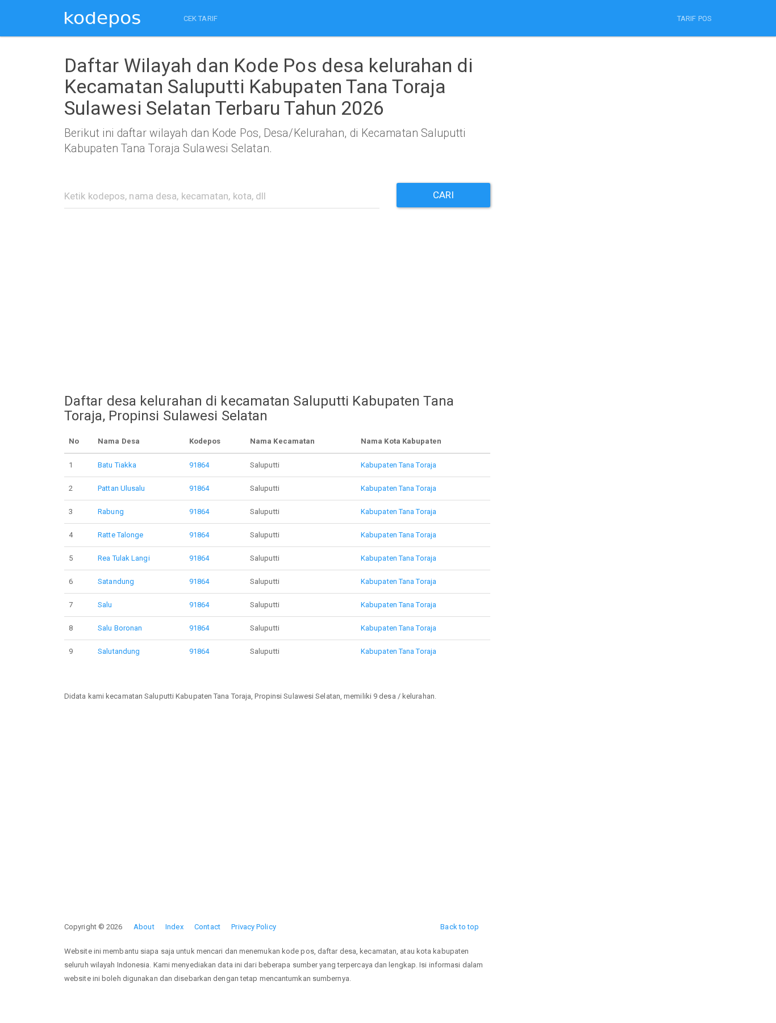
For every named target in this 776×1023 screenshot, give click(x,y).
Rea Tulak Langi (124, 558)
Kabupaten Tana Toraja (398, 465)
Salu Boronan (120, 628)
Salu (105, 604)
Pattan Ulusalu (121, 488)
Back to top (459, 926)
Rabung (111, 511)
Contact (207, 926)
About (144, 926)
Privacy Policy (253, 926)
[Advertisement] (277, 293)
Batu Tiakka (117, 465)
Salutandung (119, 651)
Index (174, 926)
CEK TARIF (200, 18)
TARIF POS (694, 18)
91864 (199, 465)
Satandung (116, 581)
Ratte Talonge (120, 535)
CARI (443, 195)
